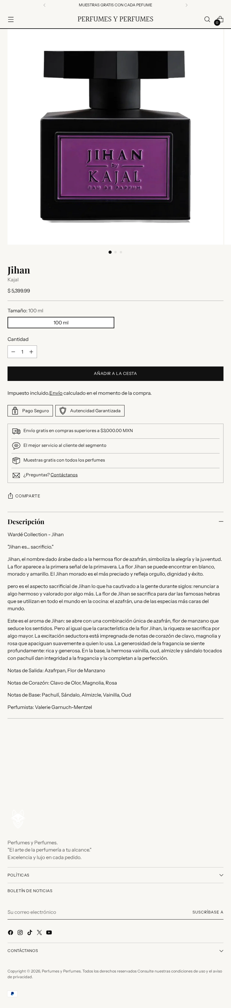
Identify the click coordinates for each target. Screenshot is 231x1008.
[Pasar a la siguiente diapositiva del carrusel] (218, 766)
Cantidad (18, 339)
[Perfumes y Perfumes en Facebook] (11, 933)
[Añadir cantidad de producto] (31, 352)
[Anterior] (44, 5)
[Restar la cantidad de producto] (13, 352)
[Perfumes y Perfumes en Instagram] (20, 933)
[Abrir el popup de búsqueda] (207, 19)
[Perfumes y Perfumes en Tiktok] (30, 933)
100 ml (61, 323)
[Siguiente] (186, 5)
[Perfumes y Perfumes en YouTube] (49, 933)
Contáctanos (64, 475)
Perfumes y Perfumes (61, 971)
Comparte (27, 495)
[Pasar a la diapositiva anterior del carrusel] (204, 767)
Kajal (13, 280)
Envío (56, 393)
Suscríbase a (207, 912)
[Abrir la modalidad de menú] (11, 19)
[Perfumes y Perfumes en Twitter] (40, 933)
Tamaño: (25, 311)
